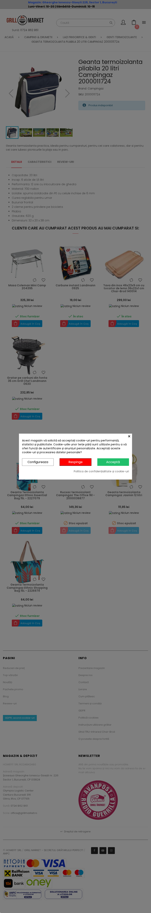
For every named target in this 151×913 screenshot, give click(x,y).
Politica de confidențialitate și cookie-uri (101, 471)
